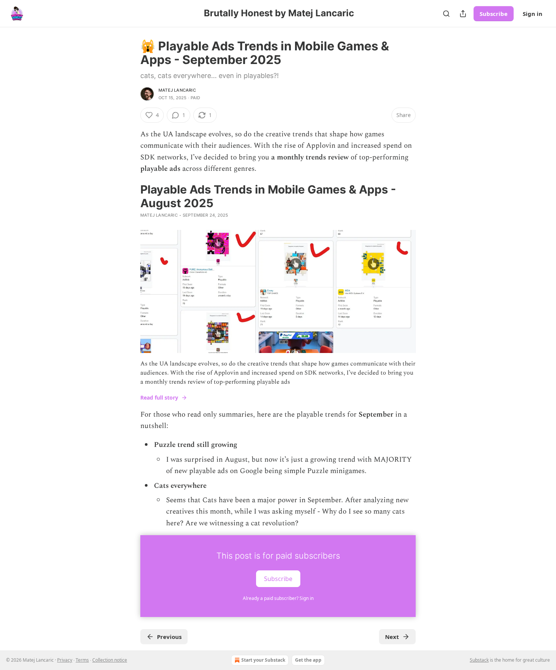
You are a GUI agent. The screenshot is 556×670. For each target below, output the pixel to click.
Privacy (64, 660)
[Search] (446, 13)
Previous (169, 636)
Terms (82, 660)
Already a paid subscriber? (278, 598)
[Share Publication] (463, 13)
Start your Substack (263, 660)
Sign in (532, 13)
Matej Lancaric (177, 90)
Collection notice (109, 660)
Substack (479, 660)
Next (392, 636)
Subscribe (494, 13)
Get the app (308, 660)
